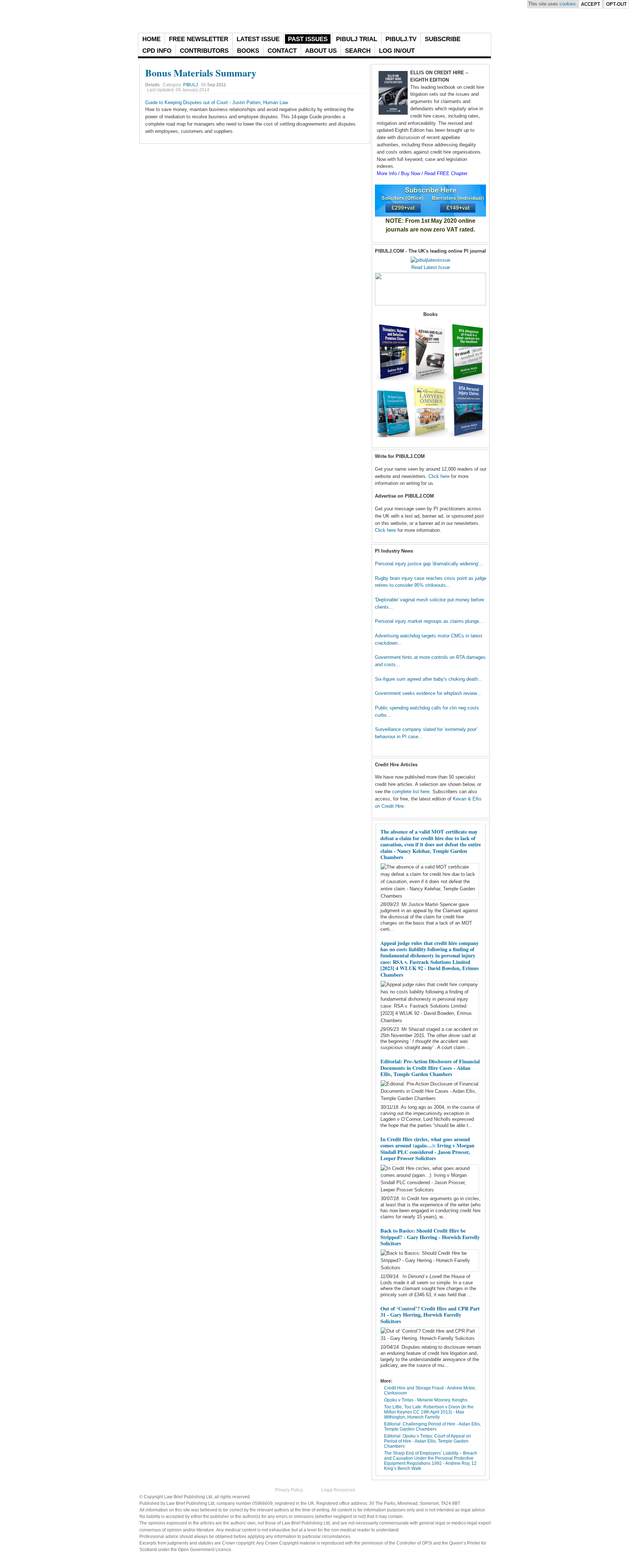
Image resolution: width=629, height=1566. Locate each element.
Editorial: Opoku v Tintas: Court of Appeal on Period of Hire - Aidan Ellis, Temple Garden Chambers (427, 1441)
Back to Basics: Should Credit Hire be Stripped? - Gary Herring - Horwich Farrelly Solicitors (430, 1237)
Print (352, 83)
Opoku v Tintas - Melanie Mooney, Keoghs (425, 1400)
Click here (439, 476)
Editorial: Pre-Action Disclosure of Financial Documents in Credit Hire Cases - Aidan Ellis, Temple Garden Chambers (430, 1067)
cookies (567, 4)
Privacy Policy (289, 1489)
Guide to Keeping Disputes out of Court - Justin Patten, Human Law (216, 102)
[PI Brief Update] (218, 16)
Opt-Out (616, 4)
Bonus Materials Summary (200, 73)
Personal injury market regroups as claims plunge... (429, 621)
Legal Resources (338, 1489)
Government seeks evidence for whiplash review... (428, 693)
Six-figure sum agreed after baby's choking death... (428, 679)
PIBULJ (190, 84)
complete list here (411, 791)
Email (361, 83)
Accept (590, 4)
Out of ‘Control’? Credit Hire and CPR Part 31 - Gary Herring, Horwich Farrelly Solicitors (430, 1315)
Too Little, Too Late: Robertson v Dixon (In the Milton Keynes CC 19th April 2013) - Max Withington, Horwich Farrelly (429, 1412)
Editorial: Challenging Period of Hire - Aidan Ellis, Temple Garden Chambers (432, 1426)
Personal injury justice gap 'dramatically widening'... (429, 563)
